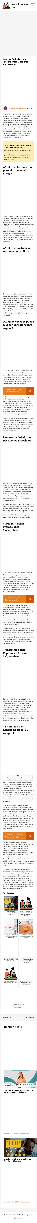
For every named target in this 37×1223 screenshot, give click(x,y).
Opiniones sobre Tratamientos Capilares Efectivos (17, 1160)
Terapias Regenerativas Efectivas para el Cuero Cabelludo (19, 1091)
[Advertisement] (18, 31)
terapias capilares (23, 1133)
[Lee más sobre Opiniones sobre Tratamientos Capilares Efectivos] (20, 1147)
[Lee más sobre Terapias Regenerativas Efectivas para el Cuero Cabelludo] (20, 1079)
